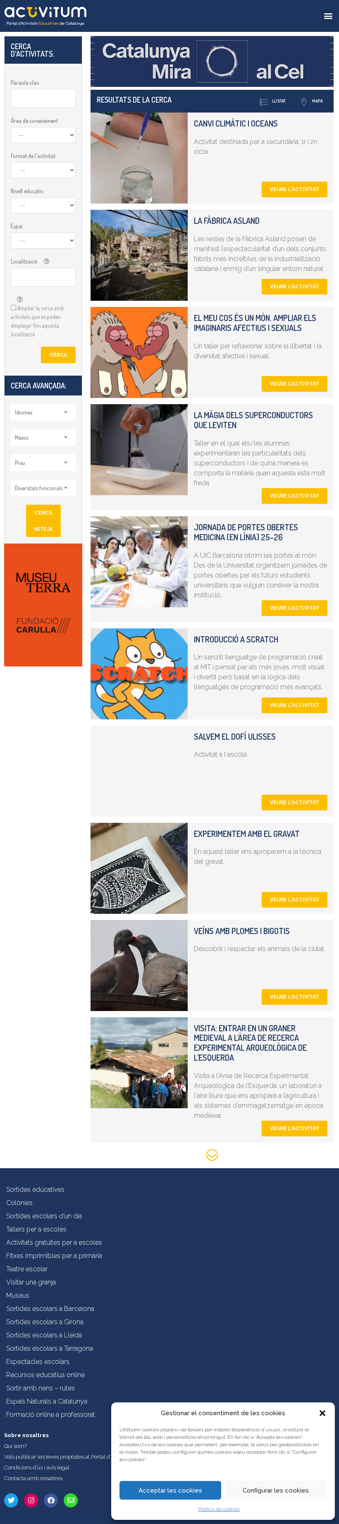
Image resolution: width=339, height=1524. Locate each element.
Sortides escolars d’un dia (44, 1216)
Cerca (58, 355)
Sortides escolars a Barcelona (50, 1309)
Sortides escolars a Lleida (44, 1335)
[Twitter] (11, 1500)
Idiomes (23, 412)
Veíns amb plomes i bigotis (242, 930)
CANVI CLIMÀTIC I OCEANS (236, 123)
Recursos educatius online (45, 1375)
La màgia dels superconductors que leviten (253, 420)
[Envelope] (71, 1500)
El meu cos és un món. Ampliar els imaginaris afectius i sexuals (255, 322)
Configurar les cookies (276, 1490)
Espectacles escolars (37, 1362)
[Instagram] (31, 1500)
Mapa (317, 101)
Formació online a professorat (50, 1415)
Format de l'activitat (33, 155)
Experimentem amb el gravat (247, 833)
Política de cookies (219, 1509)
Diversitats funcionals (38, 487)
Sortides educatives (35, 1189)
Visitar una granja (31, 1282)
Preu (20, 462)
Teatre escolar (27, 1269)
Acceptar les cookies (170, 1490)
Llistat (279, 101)
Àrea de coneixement (34, 120)
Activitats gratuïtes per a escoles (54, 1242)
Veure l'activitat (294, 189)
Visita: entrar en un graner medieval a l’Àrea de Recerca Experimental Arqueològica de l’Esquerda (250, 1043)
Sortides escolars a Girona (45, 1322)
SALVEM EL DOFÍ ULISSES (235, 736)
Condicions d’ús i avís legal (36, 1467)
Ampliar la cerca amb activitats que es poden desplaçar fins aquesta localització (37, 321)
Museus (17, 1295)
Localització (24, 261)
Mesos (21, 437)
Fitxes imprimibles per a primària (54, 1256)
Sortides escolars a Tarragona (49, 1348)
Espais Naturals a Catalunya (46, 1401)
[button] (322, 1413)
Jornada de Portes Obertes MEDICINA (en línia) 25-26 (246, 532)
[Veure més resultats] (212, 1156)
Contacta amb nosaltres (33, 1478)
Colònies (19, 1203)
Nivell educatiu (27, 190)
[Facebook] (51, 1500)
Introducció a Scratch (236, 639)
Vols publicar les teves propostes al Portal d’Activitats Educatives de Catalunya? (101, 1457)
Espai (17, 226)
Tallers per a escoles (36, 1229)
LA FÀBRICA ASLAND (227, 220)
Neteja (43, 529)
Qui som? (15, 1446)
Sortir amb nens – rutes (40, 1388)
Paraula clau (25, 82)
